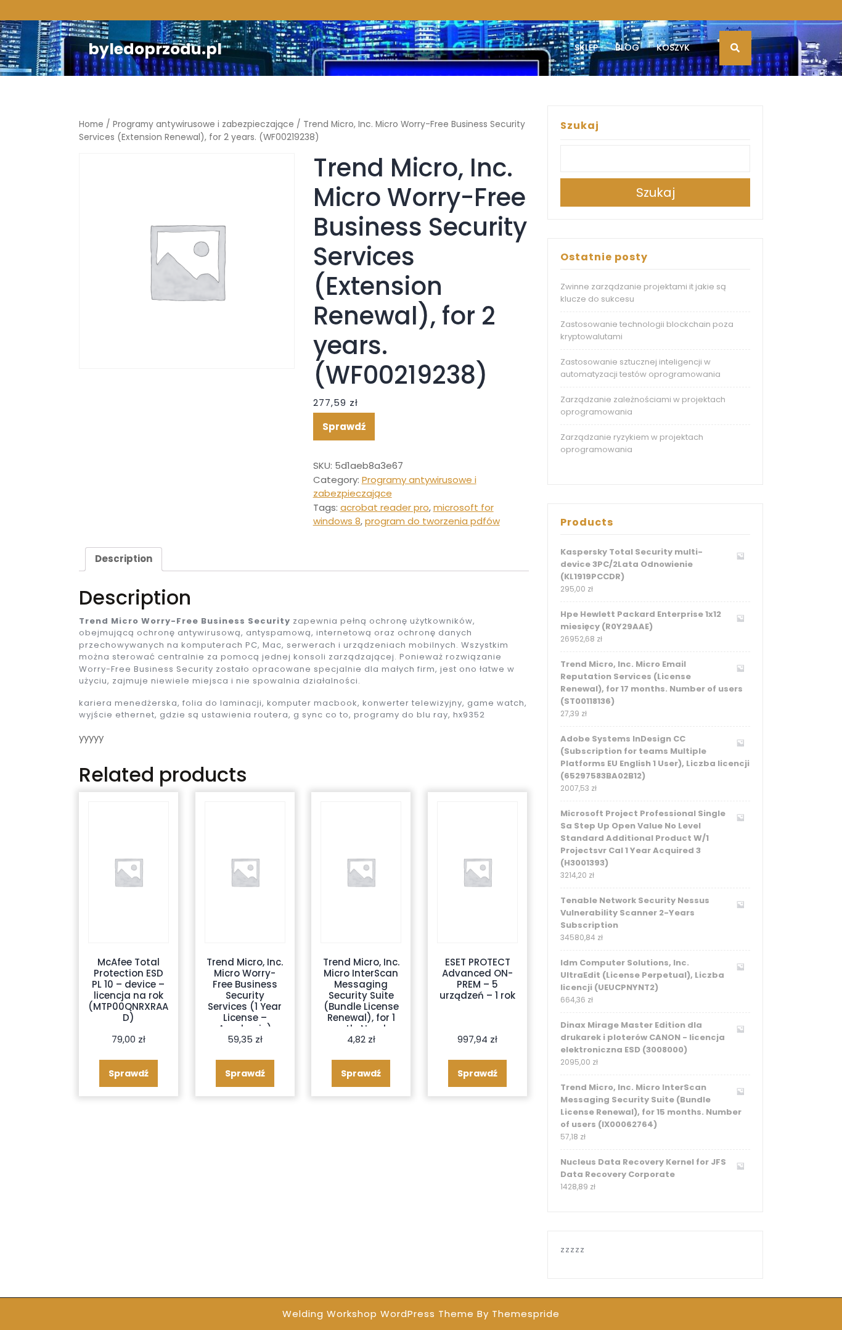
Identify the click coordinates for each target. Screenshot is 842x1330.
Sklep (586, 47)
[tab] (123, 559)
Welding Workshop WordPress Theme (378, 1313)
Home (91, 124)
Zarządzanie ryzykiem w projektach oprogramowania (631, 443)
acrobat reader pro (384, 507)
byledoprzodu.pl (155, 49)
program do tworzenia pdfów (432, 520)
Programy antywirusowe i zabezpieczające (203, 124)
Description (123, 558)
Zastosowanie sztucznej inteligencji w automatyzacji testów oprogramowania (640, 368)
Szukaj (579, 125)
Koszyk (673, 47)
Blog (627, 47)
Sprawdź (344, 426)
